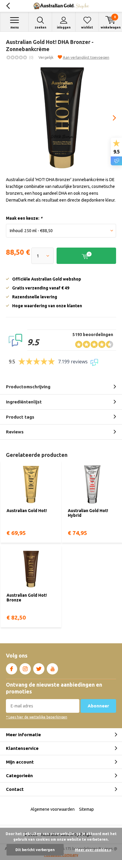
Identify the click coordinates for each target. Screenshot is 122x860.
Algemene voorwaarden (52, 809)
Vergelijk (46, 57)
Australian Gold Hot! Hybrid (88, 513)
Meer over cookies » (93, 850)
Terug (8, 6)
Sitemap (86, 809)
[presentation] (110, 118)
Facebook (11, 668)
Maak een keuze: (24, 218)
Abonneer (98, 705)
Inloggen (63, 27)
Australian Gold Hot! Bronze (27, 597)
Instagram (25, 668)
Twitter (38, 668)
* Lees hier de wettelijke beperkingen (36, 717)
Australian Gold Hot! (27, 510)
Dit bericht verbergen (35, 850)
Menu (14, 27)
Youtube (52, 668)
